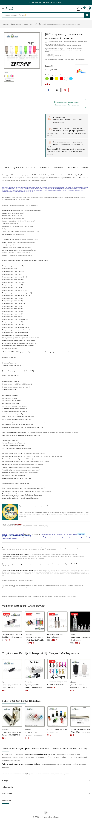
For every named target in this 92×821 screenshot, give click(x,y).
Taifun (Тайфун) (7, 245)
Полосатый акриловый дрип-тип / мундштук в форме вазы (21, 494)
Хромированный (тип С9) (10, 389)
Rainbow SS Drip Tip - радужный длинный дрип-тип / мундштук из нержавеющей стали (38, 352)
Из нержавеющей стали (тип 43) (12, 306)
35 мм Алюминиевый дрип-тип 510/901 (14, 408)
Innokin (73, 634)
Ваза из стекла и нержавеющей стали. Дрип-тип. (18, 345)
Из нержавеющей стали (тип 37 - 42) (14, 303)
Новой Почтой (75, 564)
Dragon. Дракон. (7, 234)
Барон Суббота (7, 210)
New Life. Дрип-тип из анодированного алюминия (18, 416)
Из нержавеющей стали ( (15, 290)
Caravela (5, 247)
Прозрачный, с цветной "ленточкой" (14, 475)
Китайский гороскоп (8, 239)
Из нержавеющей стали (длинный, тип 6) (15, 327)
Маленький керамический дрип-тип (13, 443)
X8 (54, 177)
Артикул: (49, 69)
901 (35, 175)
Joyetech (5, 729)
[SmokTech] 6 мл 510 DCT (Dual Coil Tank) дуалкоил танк (12, 637)
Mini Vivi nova (62, 175)
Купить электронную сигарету (12, 554)
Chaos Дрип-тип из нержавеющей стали (15, 335)
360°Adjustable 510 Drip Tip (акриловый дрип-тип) (18, 491)
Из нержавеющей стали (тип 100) (13, 324)
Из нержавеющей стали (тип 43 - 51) (14, 308)
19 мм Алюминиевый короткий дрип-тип (15, 414)
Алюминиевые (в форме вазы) (12, 400)
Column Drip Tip (7, 467)
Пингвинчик (5, 226)
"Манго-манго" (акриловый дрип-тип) (14, 488)
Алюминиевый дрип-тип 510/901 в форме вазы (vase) (57, 684)
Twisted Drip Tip (7, 470)
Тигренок (5, 223)
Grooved (4, 252)
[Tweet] (56, 90)
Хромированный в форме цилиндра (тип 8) (16, 387)
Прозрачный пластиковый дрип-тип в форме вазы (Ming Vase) (22, 456)
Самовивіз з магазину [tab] (77, 167)
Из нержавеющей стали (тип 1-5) (13, 266)
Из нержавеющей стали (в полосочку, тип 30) (17, 293)
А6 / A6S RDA (69, 177)
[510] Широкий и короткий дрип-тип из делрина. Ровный (78, 687)
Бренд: (48, 66)
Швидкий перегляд (19, 621)
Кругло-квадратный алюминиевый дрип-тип (16, 419)
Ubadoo (54, 66)
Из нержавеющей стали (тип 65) (12, 316)
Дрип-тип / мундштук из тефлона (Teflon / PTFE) (18, 371)
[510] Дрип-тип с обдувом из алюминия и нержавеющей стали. (34, 734)
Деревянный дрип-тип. (9, 357)
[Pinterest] (64, 90)
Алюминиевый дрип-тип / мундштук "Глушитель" (18, 424)
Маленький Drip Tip (8, 464)
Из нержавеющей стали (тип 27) (12, 285)
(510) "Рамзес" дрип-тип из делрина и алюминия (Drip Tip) (21, 435)
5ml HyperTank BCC (45, 177)
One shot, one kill (7, 250)
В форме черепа (7, 213)
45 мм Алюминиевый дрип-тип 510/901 (14, 411)
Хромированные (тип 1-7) (10, 381)
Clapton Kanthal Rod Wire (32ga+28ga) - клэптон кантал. (80, 731)
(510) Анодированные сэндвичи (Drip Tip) (15, 432)
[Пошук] (87, 15)
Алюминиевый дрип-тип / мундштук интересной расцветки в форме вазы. (26, 422)
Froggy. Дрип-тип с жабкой (10, 231)
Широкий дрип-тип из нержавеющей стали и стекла (19, 343)
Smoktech (28, 634)
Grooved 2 (5, 255)
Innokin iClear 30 (32, 177)
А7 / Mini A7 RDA (81, 177)
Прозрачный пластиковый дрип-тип (13, 453)
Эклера (47, 175)
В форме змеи (6, 215)
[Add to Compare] (18, 615)
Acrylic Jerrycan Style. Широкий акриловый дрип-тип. (19, 497)
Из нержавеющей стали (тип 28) (12, 287)
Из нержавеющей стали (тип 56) (12, 311)
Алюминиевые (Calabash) (10, 403)
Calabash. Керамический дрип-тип (13, 445)
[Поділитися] (48, 90)
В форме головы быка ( (13, 221)
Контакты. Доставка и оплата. (21, 199)
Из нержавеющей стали (9, 268)
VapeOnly (28, 682)
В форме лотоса (7, 218)
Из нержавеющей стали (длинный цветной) (16, 330)
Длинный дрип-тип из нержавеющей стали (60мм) (18, 340)
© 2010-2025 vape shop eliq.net (46, 817)
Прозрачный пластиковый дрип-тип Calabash (17, 459)
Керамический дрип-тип (10, 440)
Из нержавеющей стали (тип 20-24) (13, 279)
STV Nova (71, 175)
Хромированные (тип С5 (17, 384)
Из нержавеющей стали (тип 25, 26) (14, 282)
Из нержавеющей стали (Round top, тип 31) (16, 295)
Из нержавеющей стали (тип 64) (12, 314)
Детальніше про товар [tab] (24, 167)
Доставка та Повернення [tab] (51, 167)
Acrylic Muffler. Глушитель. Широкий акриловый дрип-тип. (21, 498)
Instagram (46, 813)
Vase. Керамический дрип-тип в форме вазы (16, 448)
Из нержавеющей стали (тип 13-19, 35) (15, 277)
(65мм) (20, 337)
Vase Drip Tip (6, 472)
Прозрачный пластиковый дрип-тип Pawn (15, 461)
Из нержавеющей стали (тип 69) (12, 322)
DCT (42, 175)
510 (32, 175)
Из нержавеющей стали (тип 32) (12, 298)
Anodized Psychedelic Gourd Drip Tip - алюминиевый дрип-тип (22, 427)
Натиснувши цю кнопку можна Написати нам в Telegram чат (66, 103)
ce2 (39, 175)
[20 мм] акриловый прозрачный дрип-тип (15, 483)
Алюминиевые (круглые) (10, 398)
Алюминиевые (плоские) (10, 395)
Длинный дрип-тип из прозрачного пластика (16, 478)
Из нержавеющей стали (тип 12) (12, 274)
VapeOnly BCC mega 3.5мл (16, 177)
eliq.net (9, 556)
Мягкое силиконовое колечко (54, 59)
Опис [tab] (6, 167)
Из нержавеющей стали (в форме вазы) (15, 332)
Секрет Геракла (7, 242)
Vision (4, 682)
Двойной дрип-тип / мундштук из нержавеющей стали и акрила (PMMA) (25, 260)
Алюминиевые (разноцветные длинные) (15, 406)
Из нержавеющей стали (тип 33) (12, 300)
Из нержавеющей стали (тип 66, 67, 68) (15, 319)
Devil (3, 229)
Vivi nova (54, 175)
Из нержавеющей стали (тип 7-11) (13, 271)
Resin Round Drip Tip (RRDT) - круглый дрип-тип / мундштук (22, 495)
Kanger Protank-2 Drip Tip (10, 375)
